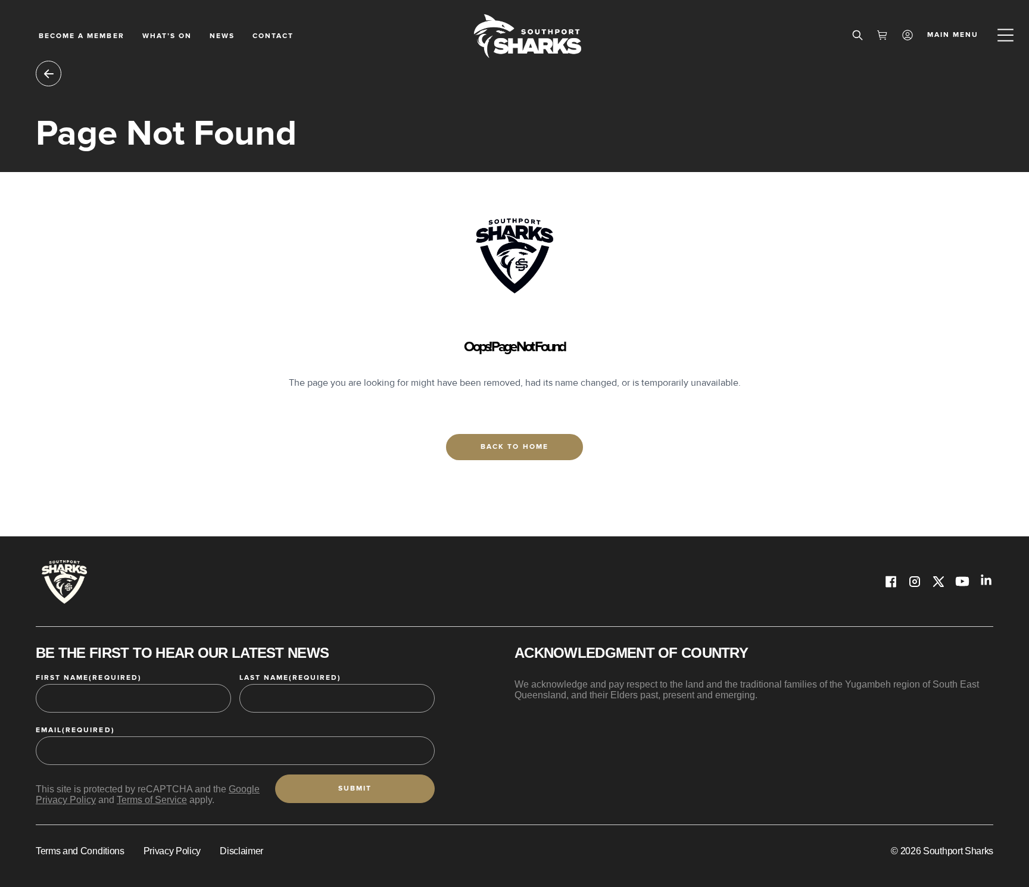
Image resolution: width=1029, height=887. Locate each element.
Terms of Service (152, 800)
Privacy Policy (172, 851)
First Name (89, 677)
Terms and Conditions (80, 851)
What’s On (167, 36)
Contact (273, 36)
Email (75, 730)
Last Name (290, 677)
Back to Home (514, 446)
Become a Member (81, 36)
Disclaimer (241, 851)
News (222, 36)
